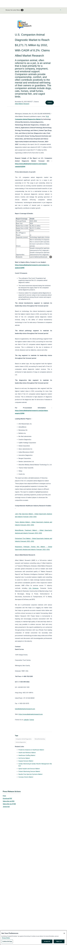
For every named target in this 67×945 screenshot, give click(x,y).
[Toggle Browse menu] (60, 10)
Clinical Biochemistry (40, 739)
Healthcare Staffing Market (26, 755)
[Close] (64, 933)
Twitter (31, 720)
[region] (33, 938)
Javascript (6, 806)
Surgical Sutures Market (25, 761)
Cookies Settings (7, 941)
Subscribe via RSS (8, 801)
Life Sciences (33, 588)
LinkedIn (26, 720)
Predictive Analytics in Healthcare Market (31, 750)
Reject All (59, 941)
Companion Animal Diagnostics (23, 739)
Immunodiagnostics (21, 742)
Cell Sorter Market (24, 758)
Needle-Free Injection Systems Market (30, 774)
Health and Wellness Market (27, 752)
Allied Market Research (22, 104)
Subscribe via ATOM (9, 804)
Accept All (47, 941)
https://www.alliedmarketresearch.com (30, 714)
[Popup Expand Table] (50, 257)
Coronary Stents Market (25, 777)
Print (4, 796)
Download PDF (7, 798)
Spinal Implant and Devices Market (29, 768)
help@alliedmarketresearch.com (25, 709)
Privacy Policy (6, 938)
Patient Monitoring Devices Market (29, 771)
